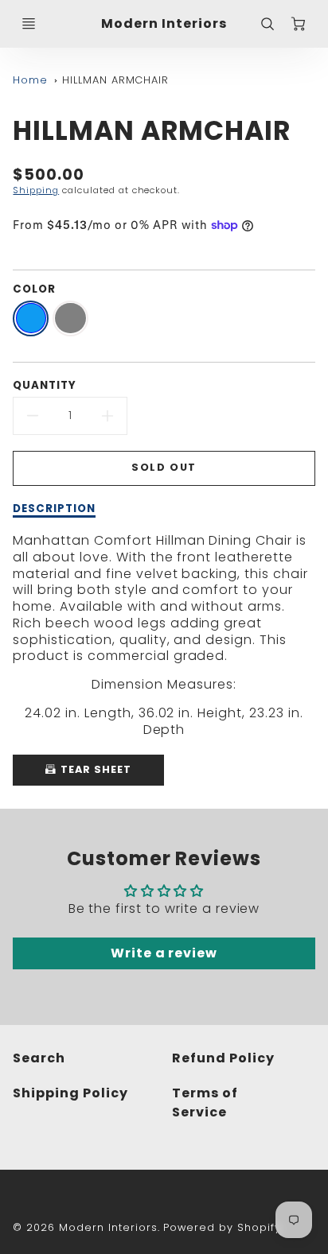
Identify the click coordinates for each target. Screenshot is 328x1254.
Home (30, 80)
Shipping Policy (70, 1093)
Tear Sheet (94, 769)
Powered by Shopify (221, 1227)
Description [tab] (54, 509)
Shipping (36, 190)
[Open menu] (29, 24)
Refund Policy (223, 1058)
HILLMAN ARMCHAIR (115, 80)
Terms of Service (205, 1102)
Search (39, 1058)
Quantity (44, 385)
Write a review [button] (164, 953)
